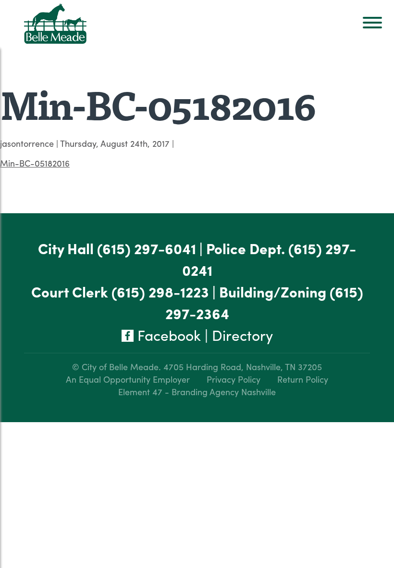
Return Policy (302, 379)
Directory (242, 334)
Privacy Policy (233, 379)
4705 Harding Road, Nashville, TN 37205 (242, 367)
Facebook (167, 334)
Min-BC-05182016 (35, 163)
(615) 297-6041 (146, 248)
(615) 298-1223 (160, 291)
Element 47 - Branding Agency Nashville (197, 392)
